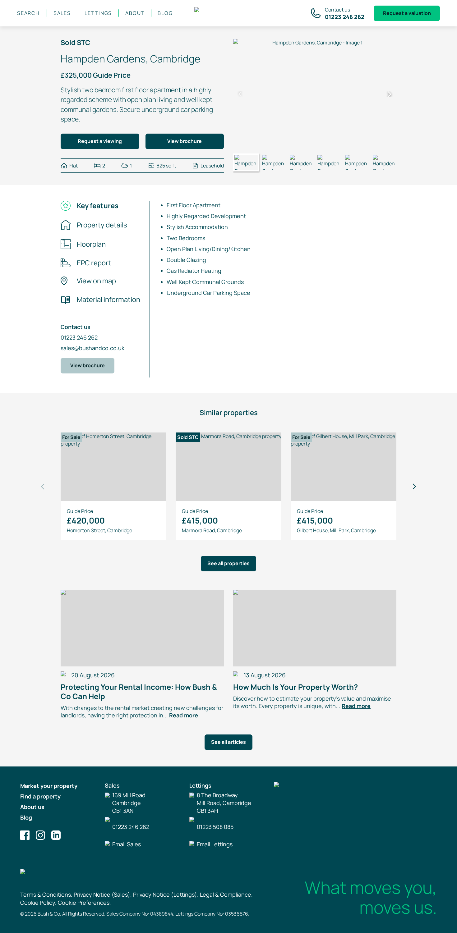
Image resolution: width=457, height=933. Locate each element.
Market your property (48, 785)
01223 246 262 (79, 337)
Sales (62, 13)
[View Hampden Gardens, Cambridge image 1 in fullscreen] (314, 94)
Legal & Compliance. (226, 894)
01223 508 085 (215, 826)
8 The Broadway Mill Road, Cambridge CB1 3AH (224, 802)
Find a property (40, 796)
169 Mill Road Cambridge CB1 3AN (128, 802)
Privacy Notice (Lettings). (166, 894)
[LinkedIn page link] (56, 835)
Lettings (98, 13)
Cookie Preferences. (84, 902)
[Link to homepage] (229, 13)
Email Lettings (215, 844)
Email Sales (126, 844)
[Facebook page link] (25, 835)
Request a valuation (407, 13)
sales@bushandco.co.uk (92, 348)
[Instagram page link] (40, 835)
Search (28, 13)
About (135, 13)
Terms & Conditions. (46, 894)
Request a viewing (100, 141)
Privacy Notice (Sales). (103, 894)
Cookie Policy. (38, 902)
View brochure (184, 141)
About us (32, 807)
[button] (240, 94)
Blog (165, 13)
